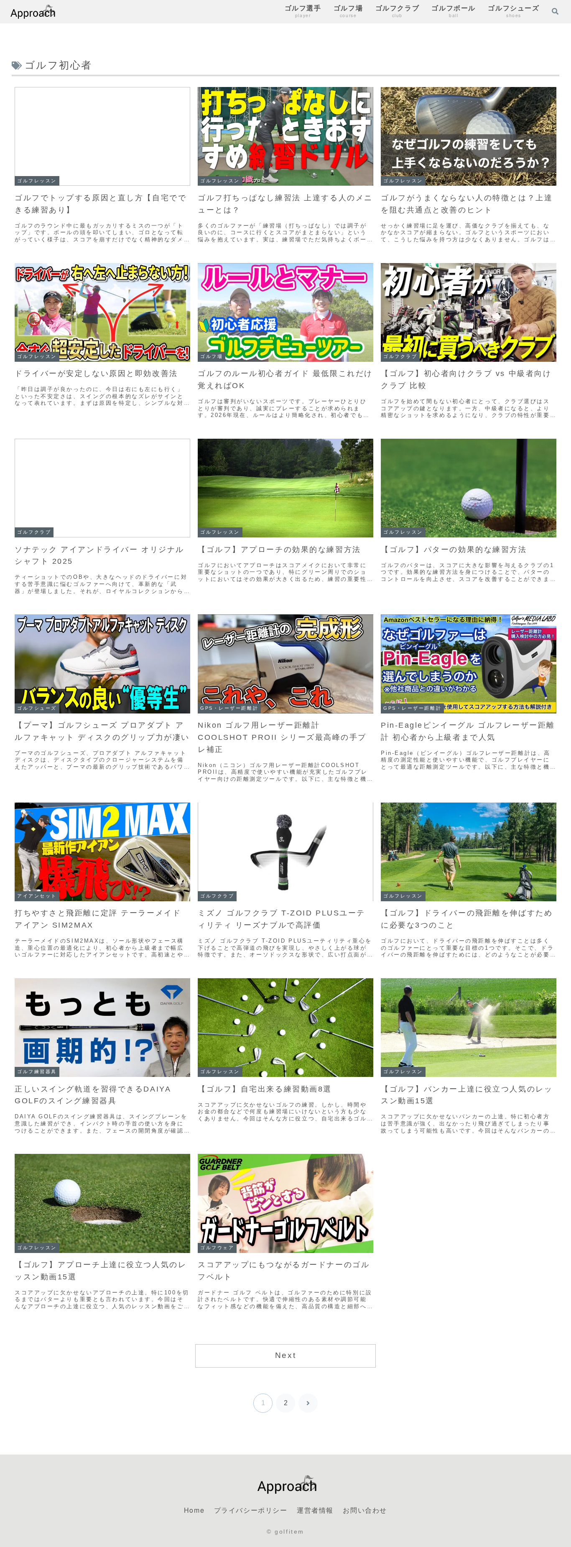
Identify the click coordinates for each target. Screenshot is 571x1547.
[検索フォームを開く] (555, 11)
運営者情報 (315, 1510)
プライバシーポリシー (251, 1510)
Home (194, 1510)
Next (285, 1355)
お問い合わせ (365, 1510)
